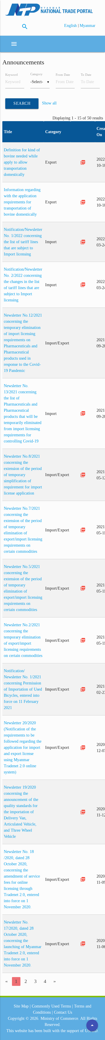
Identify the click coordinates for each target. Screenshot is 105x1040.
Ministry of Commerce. (60, 1018)
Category (36, 74)
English (71, 25)
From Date (63, 74)
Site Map (21, 1006)
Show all (49, 103)
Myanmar (87, 25)
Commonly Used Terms (51, 1006)
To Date (86, 74)
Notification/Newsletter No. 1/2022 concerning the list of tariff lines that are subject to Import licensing (23, 241)
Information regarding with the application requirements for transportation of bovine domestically (22, 202)
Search (21, 103)
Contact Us (63, 1012)
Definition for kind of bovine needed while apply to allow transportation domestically (22, 162)
